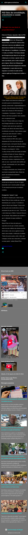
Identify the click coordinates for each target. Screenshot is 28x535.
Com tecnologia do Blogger (15, 529)
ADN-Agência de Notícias (11, 2)
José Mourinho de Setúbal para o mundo (11, 513)
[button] (3, 20)
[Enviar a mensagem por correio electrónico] (3, 248)
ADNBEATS (4, 299)
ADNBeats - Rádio (13, 299)
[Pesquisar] (26, 2)
